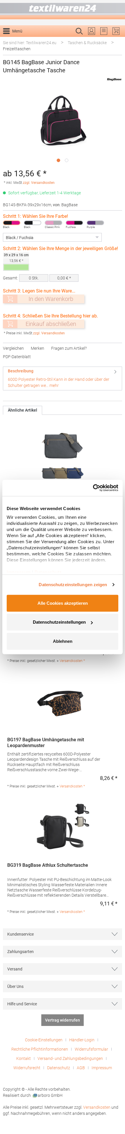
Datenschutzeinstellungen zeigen (73, 584)
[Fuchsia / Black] (74, 222)
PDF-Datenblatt (17, 356)
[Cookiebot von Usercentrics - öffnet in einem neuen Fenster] (92, 488)
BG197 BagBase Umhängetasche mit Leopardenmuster (45, 742)
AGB (81, 1068)
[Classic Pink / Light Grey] (53, 222)
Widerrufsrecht (26, 1068)
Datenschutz (58, 1068)
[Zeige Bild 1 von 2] (58, 160)
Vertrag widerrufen (62, 1020)
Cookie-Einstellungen (44, 1040)
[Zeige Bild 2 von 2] (66, 160)
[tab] (62, 378)
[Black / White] (32, 222)
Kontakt (23, 1058)
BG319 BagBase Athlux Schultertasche (47, 865)
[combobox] (56, 40)
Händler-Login (81, 1040)
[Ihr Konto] (91, 31)
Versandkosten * (72, 661)
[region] (62, 127)
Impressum (102, 1068)
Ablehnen (62, 640)
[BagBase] (114, 79)
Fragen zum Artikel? (69, 348)
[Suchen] (116, 40)
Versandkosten (96, 1107)
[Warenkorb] (116, 31)
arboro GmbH (50, 1095)
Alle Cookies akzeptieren (63, 602)
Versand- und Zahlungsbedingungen (70, 1058)
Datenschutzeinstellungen (59, 622)
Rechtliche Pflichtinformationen (39, 1049)
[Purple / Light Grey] (95, 222)
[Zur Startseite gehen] (62, 9)
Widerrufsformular (91, 1049)
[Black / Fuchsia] (11, 222)
